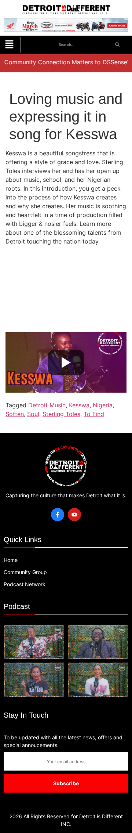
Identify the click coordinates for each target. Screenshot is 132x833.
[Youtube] (74, 514)
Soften (15, 414)
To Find (94, 414)
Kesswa (79, 405)
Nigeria (103, 405)
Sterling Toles (61, 414)
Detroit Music (47, 405)
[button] (9, 45)
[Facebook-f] (57, 514)
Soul (33, 414)
